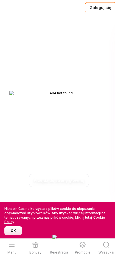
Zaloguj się (100, 7)
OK (13, 231)
